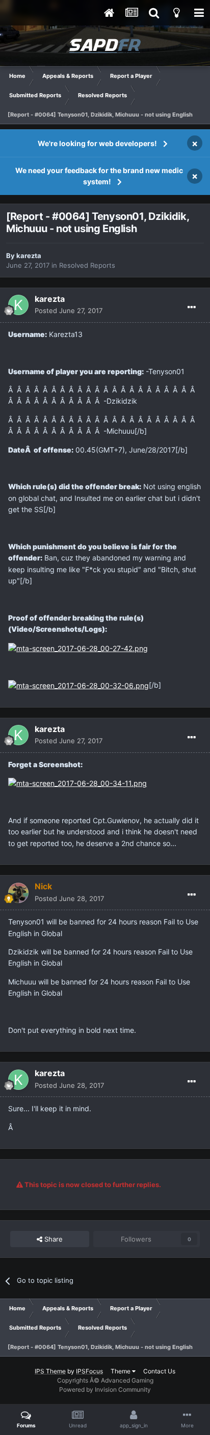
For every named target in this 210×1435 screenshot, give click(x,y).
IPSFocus (89, 1371)
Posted (68, 310)
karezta (28, 255)
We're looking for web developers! (97, 143)
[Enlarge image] (78, 647)
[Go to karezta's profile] (18, 305)
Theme (121, 1371)
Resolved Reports (87, 265)
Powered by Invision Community (105, 1389)
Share (52, 1239)
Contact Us (159, 1371)
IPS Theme (50, 1371)
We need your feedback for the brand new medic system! (99, 176)
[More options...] (191, 307)
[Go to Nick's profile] (18, 893)
